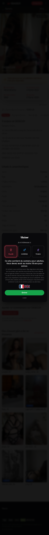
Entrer (24, 293)
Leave (24, 298)
